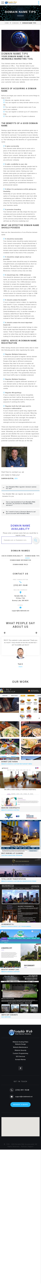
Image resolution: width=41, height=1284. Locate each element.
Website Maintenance (20, 1047)
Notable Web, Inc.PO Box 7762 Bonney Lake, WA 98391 (20, 598)
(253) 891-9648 (20, 585)
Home (7, 23)
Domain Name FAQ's (20, 564)
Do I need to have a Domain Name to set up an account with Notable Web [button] (21, 512)
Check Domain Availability (12, 556)
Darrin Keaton (7, 478)
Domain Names (20, 1059)
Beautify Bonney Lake (10, 969)
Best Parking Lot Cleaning (12, 853)
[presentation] (4, 633)
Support (30, 1146)
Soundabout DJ (7, 924)
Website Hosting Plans (20, 1042)
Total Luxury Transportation (13, 879)
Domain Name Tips (32, 556)
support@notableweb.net (20, 611)
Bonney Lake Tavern (9, 761)
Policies (24, 1146)
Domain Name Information (20, 560)
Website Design (20, 1044)
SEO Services (20, 1056)
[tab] (20, 487)
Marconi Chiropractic (10, 808)
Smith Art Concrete (9, 1015)
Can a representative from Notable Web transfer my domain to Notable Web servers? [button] (20, 503)
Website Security (20, 1050)
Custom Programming (20, 1053)
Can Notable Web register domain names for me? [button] (21, 487)
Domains (15, 23)
